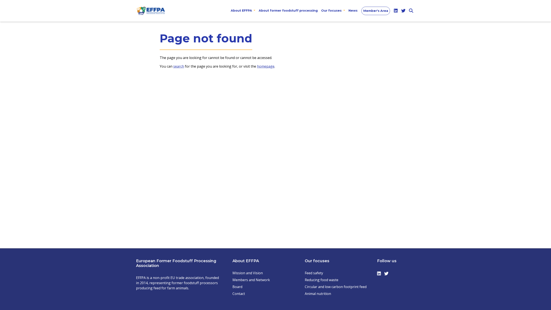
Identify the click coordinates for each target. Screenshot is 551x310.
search (178, 66)
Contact (238, 293)
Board (237, 286)
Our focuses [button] (331, 10)
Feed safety (314, 273)
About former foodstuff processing (288, 10)
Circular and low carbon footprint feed (336, 286)
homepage (265, 66)
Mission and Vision (247, 273)
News (353, 10)
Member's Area (375, 11)
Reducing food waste (321, 279)
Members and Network (251, 279)
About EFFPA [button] (242, 10)
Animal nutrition (318, 293)
